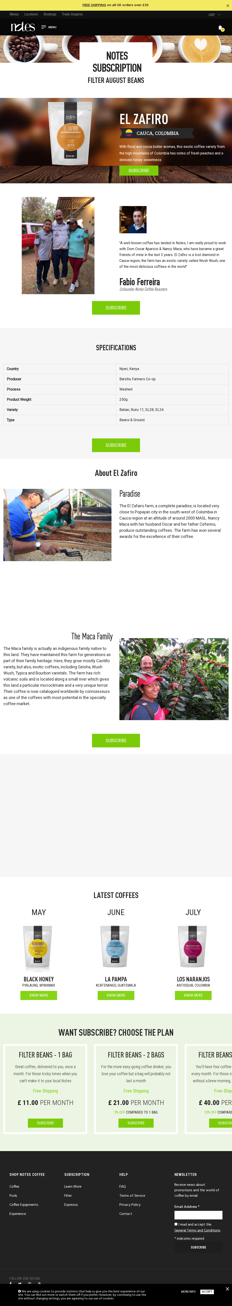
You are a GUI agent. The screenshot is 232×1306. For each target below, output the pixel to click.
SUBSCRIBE (45, 1123)
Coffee (14, 1187)
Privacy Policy (129, 1205)
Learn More (73, 1187)
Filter (68, 1196)
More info (188, 1292)
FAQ (122, 1187)
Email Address (186, 1207)
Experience (18, 1214)
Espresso (71, 1205)
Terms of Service (132, 1196)
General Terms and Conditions (197, 1231)
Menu (52, 27)
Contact (125, 1214)
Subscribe (136, 1123)
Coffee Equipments (24, 1205)
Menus (14, 14)
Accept (207, 1292)
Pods (13, 1196)
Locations (31, 14)
